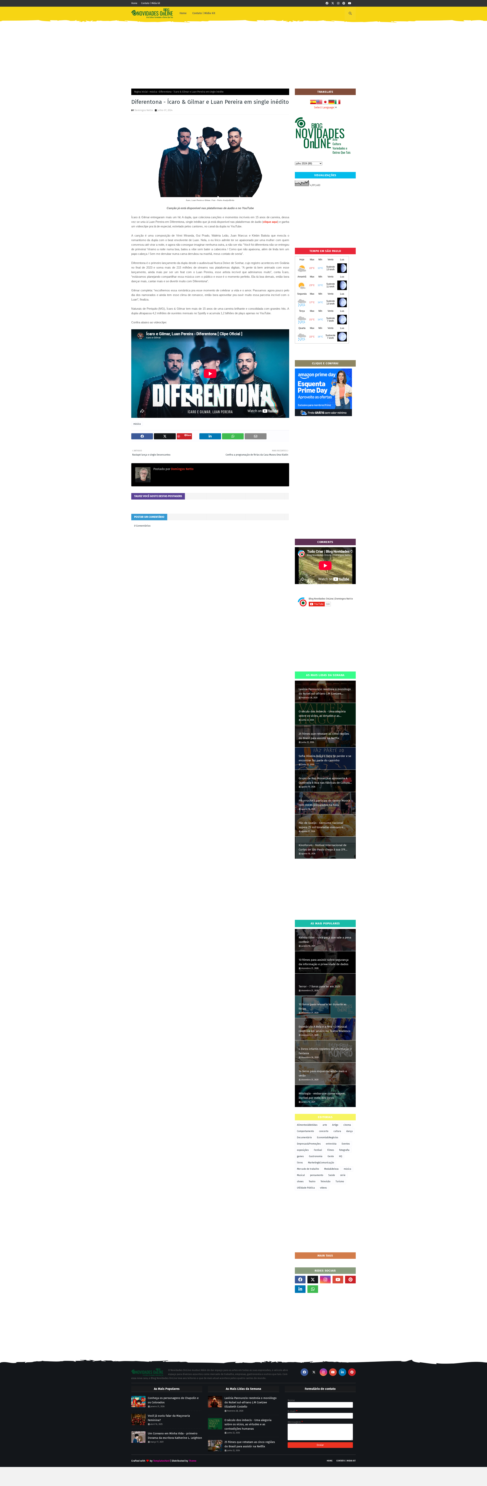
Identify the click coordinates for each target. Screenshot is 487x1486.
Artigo (335, 1125)
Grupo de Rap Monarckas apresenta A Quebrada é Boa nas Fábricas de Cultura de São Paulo (324, 781)
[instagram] (338, 3)
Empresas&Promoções (309, 1143)
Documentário (304, 1137)
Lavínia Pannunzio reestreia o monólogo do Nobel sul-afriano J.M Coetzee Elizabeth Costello (325, 691)
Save (188, 435)
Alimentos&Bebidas (307, 1125)
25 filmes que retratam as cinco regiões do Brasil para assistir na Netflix (324, 736)
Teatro (312, 1181)
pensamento (316, 1175)
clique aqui (270, 221)
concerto (323, 1131)
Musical (301, 1175)
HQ (340, 1156)
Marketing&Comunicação (321, 1162)
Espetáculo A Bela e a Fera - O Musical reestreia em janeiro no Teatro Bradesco (324, 1029)
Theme (192, 1460)
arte (325, 1125)
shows (300, 1181)
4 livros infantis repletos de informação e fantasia (325, 1051)
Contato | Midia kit (150, 3)
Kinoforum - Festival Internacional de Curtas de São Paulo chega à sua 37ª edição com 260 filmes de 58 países (322, 847)
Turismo (340, 1181)
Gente (331, 1156)
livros (300, 1162)
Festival (318, 1150)
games (300, 1156)
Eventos (346, 1143)
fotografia (344, 1150)
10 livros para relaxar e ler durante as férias (322, 1006)
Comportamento (305, 1131)
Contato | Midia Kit (346, 1461)
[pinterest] (344, 3)
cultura (337, 1131)
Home (134, 3)
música (153, 91)
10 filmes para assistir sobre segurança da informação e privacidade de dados (324, 962)
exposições (303, 1150)
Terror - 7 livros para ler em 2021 (319, 986)
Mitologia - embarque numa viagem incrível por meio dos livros (322, 1096)
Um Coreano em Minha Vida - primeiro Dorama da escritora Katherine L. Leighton (175, 1436)
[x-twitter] (333, 3)
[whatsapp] (312, 1289)
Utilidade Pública (306, 1187)
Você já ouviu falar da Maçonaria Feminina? (169, 1418)
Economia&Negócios (327, 1137)
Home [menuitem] (183, 13)
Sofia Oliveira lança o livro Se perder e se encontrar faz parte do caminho (325, 758)
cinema (347, 1125)
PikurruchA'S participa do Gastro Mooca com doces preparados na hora (324, 803)
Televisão (325, 1181)
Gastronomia (315, 1156)
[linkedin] (300, 1289)
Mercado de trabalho (308, 1169)
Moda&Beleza (331, 1169)
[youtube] (350, 3)
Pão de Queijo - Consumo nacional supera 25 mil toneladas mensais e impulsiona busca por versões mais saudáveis (321, 825)
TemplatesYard (161, 1460)
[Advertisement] (243, 52)
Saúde (331, 1175)
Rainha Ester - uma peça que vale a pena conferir (325, 940)
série (342, 1175)
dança (349, 1131)
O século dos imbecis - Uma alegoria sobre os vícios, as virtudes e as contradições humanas (322, 714)
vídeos (323, 1187)
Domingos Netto (143, 110)
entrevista (331, 1143)
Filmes (330, 1150)
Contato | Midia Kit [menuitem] (203, 13)
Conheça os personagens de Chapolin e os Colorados (173, 1400)
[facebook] (327, 3)
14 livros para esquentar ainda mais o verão (323, 1073)
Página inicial (141, 91)
